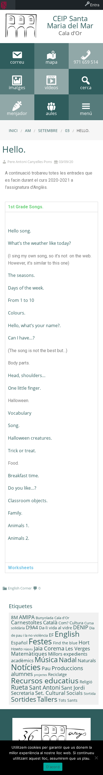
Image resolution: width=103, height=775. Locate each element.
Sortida (90, 693)
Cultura (76, 622)
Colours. (16, 313)
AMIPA (27, 617)
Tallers (47, 699)
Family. (15, 513)
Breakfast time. (23, 476)
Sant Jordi (73, 687)
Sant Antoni (44, 687)
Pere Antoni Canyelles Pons (29, 162)
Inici (13, 130)
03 (67, 130)
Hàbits (28, 649)
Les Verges (77, 648)
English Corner (20, 588)
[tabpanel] (51, 387)
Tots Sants (68, 700)
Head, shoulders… (27, 375)
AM (28, 130)
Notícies (26, 667)
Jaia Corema (49, 648)
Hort (84, 642)
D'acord (53, 767)
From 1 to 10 (21, 300)
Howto (17, 649)
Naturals (87, 660)
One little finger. (24, 388)
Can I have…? (21, 338)
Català (50, 622)
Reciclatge (57, 674)
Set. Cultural (50, 692)
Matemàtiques (29, 653)
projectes (40, 675)
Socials (74, 693)
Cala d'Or (61, 617)
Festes (40, 641)
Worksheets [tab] (21, 567)
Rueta (19, 687)
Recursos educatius (45, 680)
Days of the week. (26, 288)
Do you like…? (22, 488)
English (67, 634)
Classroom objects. (28, 501)
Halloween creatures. (30, 438)
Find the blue (65, 642)
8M (14, 617)
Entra (94, 4)
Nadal (68, 659)
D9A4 (32, 627)
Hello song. (19, 231)
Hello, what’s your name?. (34, 325)
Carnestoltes (26, 622)
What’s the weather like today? (39, 243)
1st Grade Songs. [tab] (25, 206)
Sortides (23, 699)
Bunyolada (44, 617)
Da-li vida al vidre (55, 627)
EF (51, 635)
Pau (46, 668)
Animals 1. (18, 526)
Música (46, 659)
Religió (86, 681)
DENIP (80, 627)
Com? (63, 622)
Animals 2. (18, 538)
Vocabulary (19, 413)
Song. (14, 425)
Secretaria (22, 693)
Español (19, 643)
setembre (48, 130)
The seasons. (21, 275)
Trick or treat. (22, 451)
